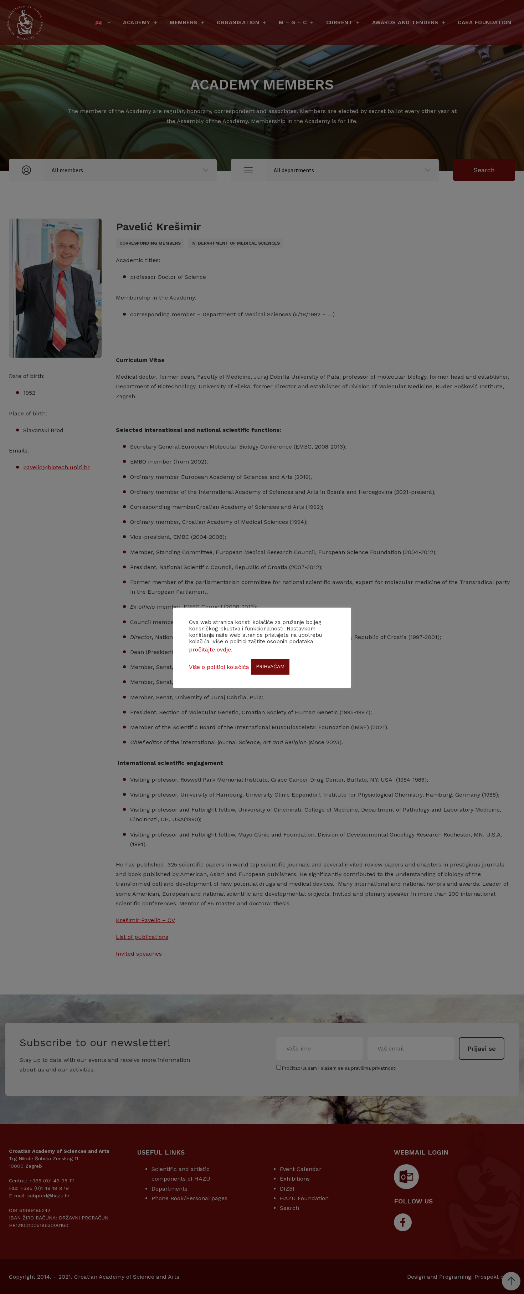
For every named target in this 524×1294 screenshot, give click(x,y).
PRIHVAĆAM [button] (270, 666)
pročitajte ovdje (210, 649)
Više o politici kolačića (219, 667)
